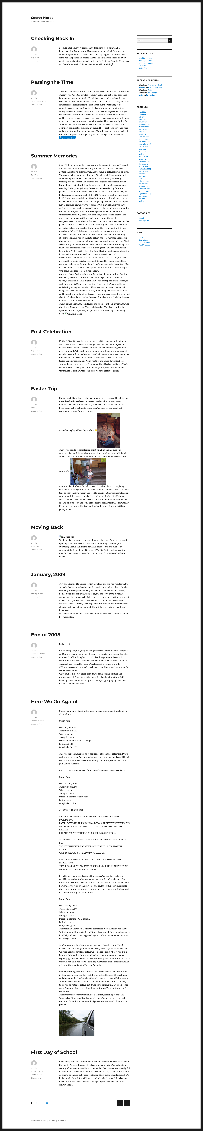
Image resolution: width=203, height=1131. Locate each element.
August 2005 (143, 171)
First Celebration (51, 331)
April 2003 (142, 201)
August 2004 (143, 196)
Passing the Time (52, 82)
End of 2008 (45, 635)
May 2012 (142, 112)
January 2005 (143, 184)
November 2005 (144, 164)
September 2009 (145, 115)
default (141, 218)
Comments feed (144, 242)
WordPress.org (144, 245)
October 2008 (144, 127)
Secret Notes (42, 18)
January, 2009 (48, 574)
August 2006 (143, 147)
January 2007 (143, 139)
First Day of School (54, 1052)
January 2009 (144, 122)
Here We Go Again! (54, 701)
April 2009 (142, 119)
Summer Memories (54, 156)
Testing (150, 90)
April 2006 (142, 154)
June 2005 (142, 176)
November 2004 (144, 189)
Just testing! (152, 93)
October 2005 (144, 166)
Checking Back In (52, 38)
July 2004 (142, 199)
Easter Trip (44, 388)
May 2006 (142, 152)
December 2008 (144, 124)
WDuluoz (142, 88)
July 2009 (142, 117)
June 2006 (142, 149)
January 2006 (144, 159)
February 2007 (144, 137)
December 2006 (144, 142)
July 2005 (142, 174)
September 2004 (145, 194)
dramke (34, 54)
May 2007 (142, 134)
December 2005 (144, 162)
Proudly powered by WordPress (54, 1121)
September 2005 (145, 169)
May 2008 (142, 132)
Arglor (141, 95)
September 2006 (145, 144)
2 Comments (36, 1078)
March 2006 (143, 157)
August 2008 (143, 129)
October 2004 (144, 191)
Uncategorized (36, 61)
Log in (141, 238)
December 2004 (144, 186)
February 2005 (144, 181)
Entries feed (143, 240)
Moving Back (47, 527)
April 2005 (142, 179)
